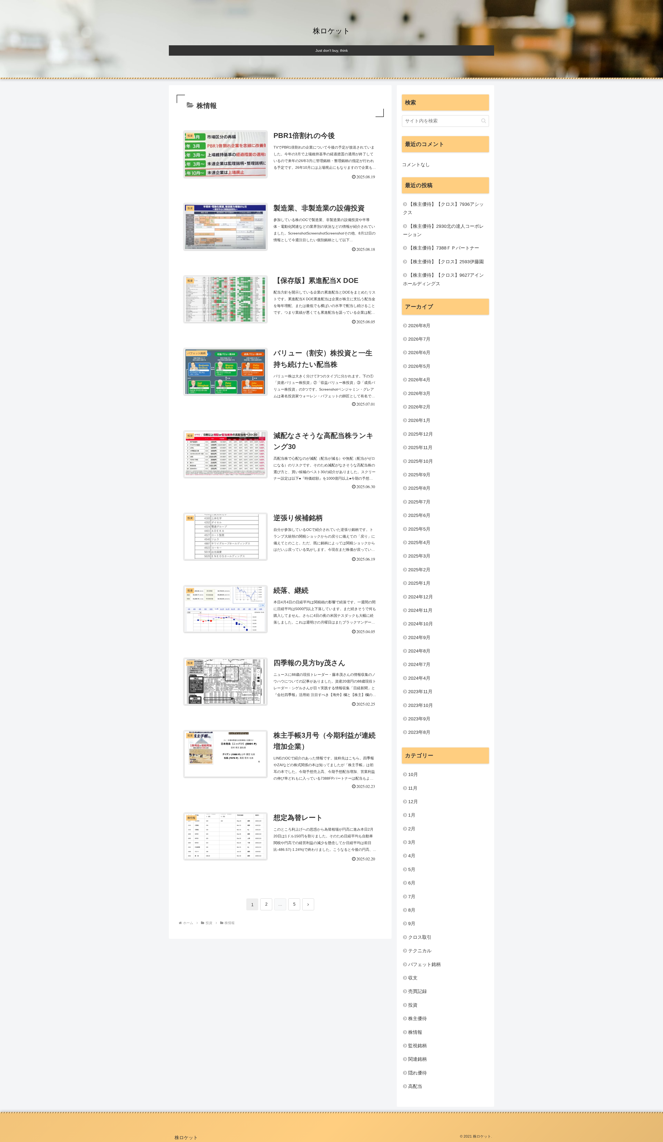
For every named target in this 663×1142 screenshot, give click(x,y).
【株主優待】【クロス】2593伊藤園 (446, 261)
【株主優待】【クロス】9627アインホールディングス (443, 279)
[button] (483, 121)
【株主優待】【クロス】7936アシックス (443, 208)
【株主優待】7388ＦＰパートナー (443, 248)
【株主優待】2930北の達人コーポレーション (443, 230)
